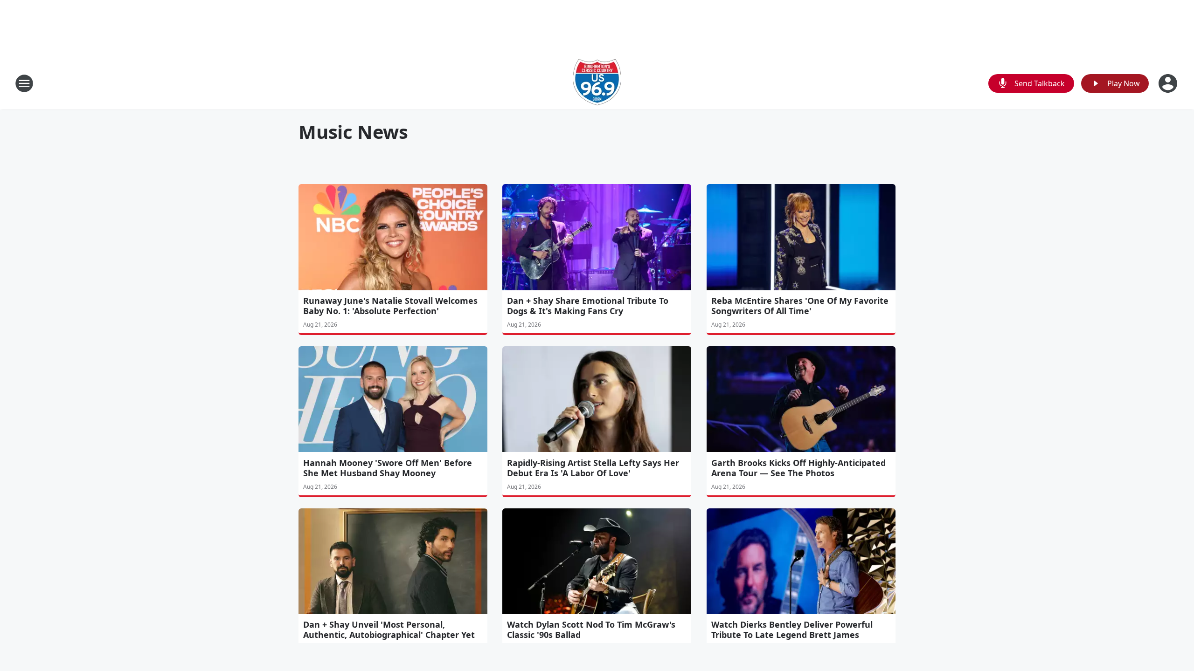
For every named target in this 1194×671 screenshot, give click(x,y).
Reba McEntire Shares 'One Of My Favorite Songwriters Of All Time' (800, 305)
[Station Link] (597, 83)
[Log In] (1169, 83)
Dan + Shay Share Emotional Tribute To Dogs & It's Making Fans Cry (587, 305)
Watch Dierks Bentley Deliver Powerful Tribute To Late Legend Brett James (792, 629)
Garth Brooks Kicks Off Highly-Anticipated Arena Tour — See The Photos (798, 468)
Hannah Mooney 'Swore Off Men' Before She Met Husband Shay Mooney (387, 468)
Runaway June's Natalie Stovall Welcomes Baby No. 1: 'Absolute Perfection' (390, 305)
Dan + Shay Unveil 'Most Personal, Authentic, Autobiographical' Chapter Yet (389, 629)
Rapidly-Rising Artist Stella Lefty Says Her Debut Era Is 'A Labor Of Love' (593, 468)
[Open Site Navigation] (24, 83)
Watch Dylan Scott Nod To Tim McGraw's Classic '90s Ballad (591, 629)
